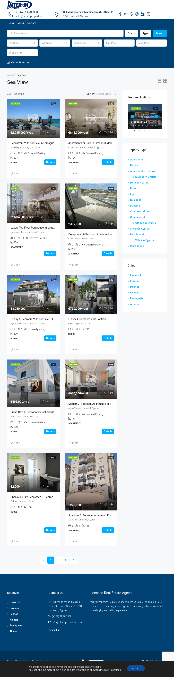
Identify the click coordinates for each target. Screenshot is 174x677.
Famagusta (137, 298)
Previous (132, 116)
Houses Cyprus (139, 182)
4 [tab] (151, 132)
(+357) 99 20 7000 (27, 12)
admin (17, 173)
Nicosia (134, 292)
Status (132, 33)
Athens (134, 304)
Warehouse (137, 246)
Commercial (137, 217)
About (20, 23)
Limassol (135, 275)
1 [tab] (136, 132)
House (134, 165)
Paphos (134, 286)
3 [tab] (146, 132)
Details (50, 162)
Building (135, 205)
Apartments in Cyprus (143, 171)
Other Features (20, 62)
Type (145, 33)
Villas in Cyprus (144, 240)
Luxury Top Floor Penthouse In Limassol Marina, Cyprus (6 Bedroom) (51, 227)
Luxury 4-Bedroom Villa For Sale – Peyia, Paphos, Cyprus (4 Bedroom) (110, 319)
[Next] (73, 560)
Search (159, 33)
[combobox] (22, 43)
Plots (133, 188)
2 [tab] (141, 132)
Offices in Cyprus (145, 222)
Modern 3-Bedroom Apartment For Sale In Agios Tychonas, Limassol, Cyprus (113, 403)
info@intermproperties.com (32, 16)
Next (156, 116)
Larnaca (135, 281)
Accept (136, 668)
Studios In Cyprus (145, 176)
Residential (137, 234)
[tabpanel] (145, 116)
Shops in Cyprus (140, 228)
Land (133, 194)
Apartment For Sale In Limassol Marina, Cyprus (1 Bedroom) (103, 143)
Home (11, 23)
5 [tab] (156, 132)
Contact (31, 23)
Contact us (54, 630)
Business (135, 199)
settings (116, 670)
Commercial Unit (140, 211)
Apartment (136, 159)
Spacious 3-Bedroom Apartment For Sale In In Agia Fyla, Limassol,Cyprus (111, 515)
